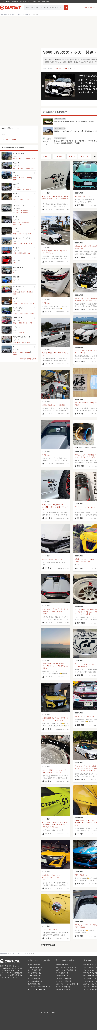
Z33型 (21, 313)
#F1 (93, 457)
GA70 (29, 253)
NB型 (14, 323)
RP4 (28, 342)
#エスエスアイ (80, 716)
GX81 (33, 168)
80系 (19, 253)
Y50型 (15, 303)
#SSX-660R (79, 820)
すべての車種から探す (28, 359)
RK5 (14, 342)
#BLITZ (45, 507)
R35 (14, 272)
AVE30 (21, 352)
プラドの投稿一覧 (62, 976)
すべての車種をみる (63, 989)
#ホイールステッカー (86, 612)
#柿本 (52, 507)
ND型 (25, 323)
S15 (22, 189)
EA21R (21, 332)
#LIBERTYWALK (88, 823)
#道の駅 (89, 350)
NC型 (20, 323)
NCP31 (21, 178)
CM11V (29, 292)
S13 (14, 189)
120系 (20, 243)
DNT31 (15, 158)
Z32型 (15, 313)
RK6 (18, 342)
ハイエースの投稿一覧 (64, 978)
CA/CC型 (16, 292)
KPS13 (28, 189)
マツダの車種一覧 (34, 973)
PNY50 (32, 303)
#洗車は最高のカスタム (51, 718)
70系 (30, 243)
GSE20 (15, 354)
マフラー (84, 156)
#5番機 (59, 611)
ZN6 (14, 263)
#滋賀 (50, 251)
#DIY (51, 770)
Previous (43, 86)
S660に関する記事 (60, 118)
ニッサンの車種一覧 (35, 967)
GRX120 (16, 224)
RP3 (23, 342)
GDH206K (16, 212)
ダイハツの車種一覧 (35, 981)
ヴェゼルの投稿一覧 (63, 987)
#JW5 (51, 559)
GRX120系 (16, 222)
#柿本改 (91, 455)
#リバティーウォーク (82, 766)
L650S (15, 199)
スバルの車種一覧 (34, 976)
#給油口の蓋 (82, 666)
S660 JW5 (46, 193)
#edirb (44, 614)
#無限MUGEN (58, 505)
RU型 (14, 234)
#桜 (59, 353)
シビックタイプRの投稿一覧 (66, 970)
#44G (63, 718)
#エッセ (82, 353)
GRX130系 (25, 222)
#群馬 (83, 350)
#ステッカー (47, 196)
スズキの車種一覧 (34, 978)
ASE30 (15, 352)
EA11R (15, 332)
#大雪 (92, 403)
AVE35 (27, 352)
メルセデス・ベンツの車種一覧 (39, 987)
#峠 (55, 353)
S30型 (32, 313)
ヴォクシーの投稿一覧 (64, 981)
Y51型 (21, 303)
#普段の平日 (47, 663)
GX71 (15, 168)
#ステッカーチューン (82, 664)
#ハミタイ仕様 (80, 610)
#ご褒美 (62, 405)
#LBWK (77, 823)
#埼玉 (50, 353)
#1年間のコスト (53, 198)
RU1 (19, 234)
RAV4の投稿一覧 (62, 964)
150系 (15, 243)
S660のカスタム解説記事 (55, 112)
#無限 (55, 929)
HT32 (28, 158)
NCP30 (15, 178)
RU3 (29, 234)
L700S (27, 199)
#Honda (78, 196)
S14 (18, 189)
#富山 (56, 251)
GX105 (27, 168)
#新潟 (44, 251)
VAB (14, 282)
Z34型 (27, 313)
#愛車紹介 (78, 246)
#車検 (44, 405)
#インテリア (85, 457)
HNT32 (21, 158)
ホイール (59, 156)
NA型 (30, 323)
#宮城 (77, 559)
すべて (72, 68)
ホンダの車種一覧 (34, 970)
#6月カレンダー (80, 455)
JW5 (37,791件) (61, 69)
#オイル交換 (57, 196)
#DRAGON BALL (58, 824)
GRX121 (23, 224)
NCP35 (15, 180)
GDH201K (16, 210)
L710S (15, 201)
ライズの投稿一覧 (62, 973)
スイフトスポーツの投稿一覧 (66, 967)
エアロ (72, 156)
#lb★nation (90, 820)
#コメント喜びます (88, 771)
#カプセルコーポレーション (52, 822)
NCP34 (28, 178)
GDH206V (24, 212)
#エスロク (84, 559)
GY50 (26, 303)
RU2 (24, 234)
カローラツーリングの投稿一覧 (67, 984)
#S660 (44, 559)
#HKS (77, 561)
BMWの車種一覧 (34, 984)
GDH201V (24, 210)
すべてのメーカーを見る (37, 989)
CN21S (15, 294)
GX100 (20, 168)
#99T (44, 879)
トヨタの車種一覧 (34, 964)
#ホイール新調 (85, 614)
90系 (25, 243)
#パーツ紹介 (58, 772)
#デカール (89, 507)
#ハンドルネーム (59, 609)
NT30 (33, 158)
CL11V (23, 292)
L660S (21, 199)
